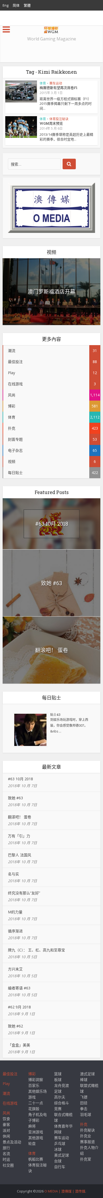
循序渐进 (15, 930)
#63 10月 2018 (51, 523)
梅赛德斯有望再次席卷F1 (58, 87)
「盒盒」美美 (19, 1044)
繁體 (27, 5)
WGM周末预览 (51, 123)
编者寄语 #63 (19, 987)
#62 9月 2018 (19, 1006)
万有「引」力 (19, 835)
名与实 (13, 873)
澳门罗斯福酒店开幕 (51, 291)
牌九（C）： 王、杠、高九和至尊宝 (36, 949)
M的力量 (15, 911)
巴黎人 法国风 (19, 854)
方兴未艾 (15, 968)
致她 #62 (15, 1025)
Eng (5, 5)
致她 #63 (51, 583)
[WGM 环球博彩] (51, 29)
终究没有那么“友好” (24, 892)
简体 (16, 5)
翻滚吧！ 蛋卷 (51, 650)
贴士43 (55, 714)
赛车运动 (55, 83)
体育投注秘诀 (58, 119)
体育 (43, 83)
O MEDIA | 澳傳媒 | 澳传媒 (64, 1191)
